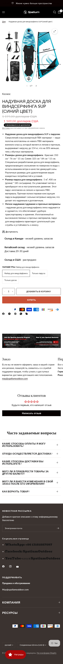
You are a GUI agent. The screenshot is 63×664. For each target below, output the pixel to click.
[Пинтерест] (16, 313)
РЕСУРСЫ (10, 612)
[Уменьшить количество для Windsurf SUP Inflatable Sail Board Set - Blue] (4, 291)
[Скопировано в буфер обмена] (27, 313)
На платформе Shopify (46, 653)
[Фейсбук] (4, 313)
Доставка (6, 128)
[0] (59, 12)
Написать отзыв (31, 413)
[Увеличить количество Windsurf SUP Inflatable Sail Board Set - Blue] (12, 291)
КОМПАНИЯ (11, 602)
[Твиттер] (10, 313)
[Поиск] (54, 12)
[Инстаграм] (12, 566)
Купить (31, 300)
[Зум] (54, 31)
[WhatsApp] (21, 313)
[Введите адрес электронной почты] (58, 528)
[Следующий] (36, 85)
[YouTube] (19, 566)
